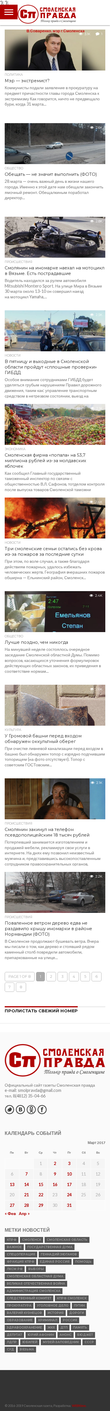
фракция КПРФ (20, 1262)
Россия (70, 1320)
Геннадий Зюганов (59, 1254)
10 (69, 1173)
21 (26, 1194)
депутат (14, 1335)
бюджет (85, 1335)
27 (12, 1205)
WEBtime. (79, 1405)
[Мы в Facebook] (42, 1109)
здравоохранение (24, 1327)
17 (69, 1184)
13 (12, 1184)
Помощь (83, 1262)
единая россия (55, 1262)
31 (69, 1205)
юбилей (29, 1342)
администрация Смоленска (33, 1291)
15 (40, 1184)
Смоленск (31, 1240)
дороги (76, 1313)
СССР (89, 1342)
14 (26, 1184)
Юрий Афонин (41, 1335)
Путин (79, 1305)
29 (40, 1205)
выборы (36, 1269)
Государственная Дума (49, 1247)
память (80, 1327)
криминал (47, 1320)
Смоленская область (67, 1240)
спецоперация (21, 1254)
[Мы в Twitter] (9, 1109)
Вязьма (27, 1349)
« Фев (10, 1213)
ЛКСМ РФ (15, 1269)
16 (55, 1184)
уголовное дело (52, 1305)
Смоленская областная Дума (35, 1276)
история (56, 1313)
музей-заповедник (61, 1342)
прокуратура (19, 1305)
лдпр (12, 1342)
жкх (51, 1327)
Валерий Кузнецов (24, 1313)
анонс (66, 1335)
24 (69, 1194)
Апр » (24, 1213)
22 (40, 1194)
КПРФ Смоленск (72, 1298)
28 (26, 1205)
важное (14, 1247)
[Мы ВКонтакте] (20, 1109)
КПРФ (11, 1240)
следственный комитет (29, 1298)
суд (10, 1349)
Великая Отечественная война (36, 1284)
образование (20, 1320)
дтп (63, 1327)
